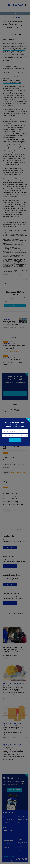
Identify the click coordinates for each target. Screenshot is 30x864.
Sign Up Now (15, 440)
